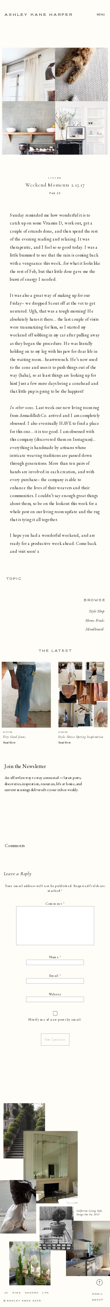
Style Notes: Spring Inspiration (81, 737)
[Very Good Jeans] (26, 694)
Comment (54, 903)
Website (55, 994)
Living (55, 178)
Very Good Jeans (14, 737)
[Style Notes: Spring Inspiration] (82, 694)
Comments (15, 846)
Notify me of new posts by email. (55, 1019)
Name (55, 957)
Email (55, 975)
